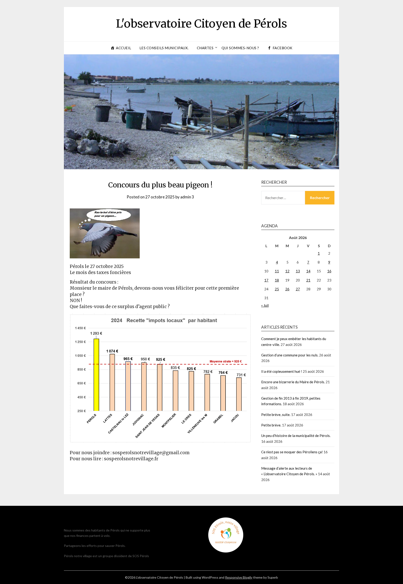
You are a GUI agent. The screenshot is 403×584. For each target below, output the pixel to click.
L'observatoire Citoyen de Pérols (201, 24)
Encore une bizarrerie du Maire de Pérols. (293, 382)
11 (277, 271)
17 (266, 280)
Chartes (205, 48)
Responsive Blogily (238, 577)
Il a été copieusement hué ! (281, 371)
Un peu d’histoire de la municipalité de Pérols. (295, 435)
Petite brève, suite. (275, 414)
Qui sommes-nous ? (240, 48)
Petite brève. (271, 425)
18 (277, 280)
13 (298, 271)
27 (298, 289)
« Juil (265, 305)
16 (329, 271)
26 (287, 289)
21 (308, 280)
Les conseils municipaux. (164, 48)
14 (308, 271)
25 (277, 289)
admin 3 (187, 196)
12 (287, 271)
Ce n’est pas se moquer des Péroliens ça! (292, 452)
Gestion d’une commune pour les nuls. (289, 355)
